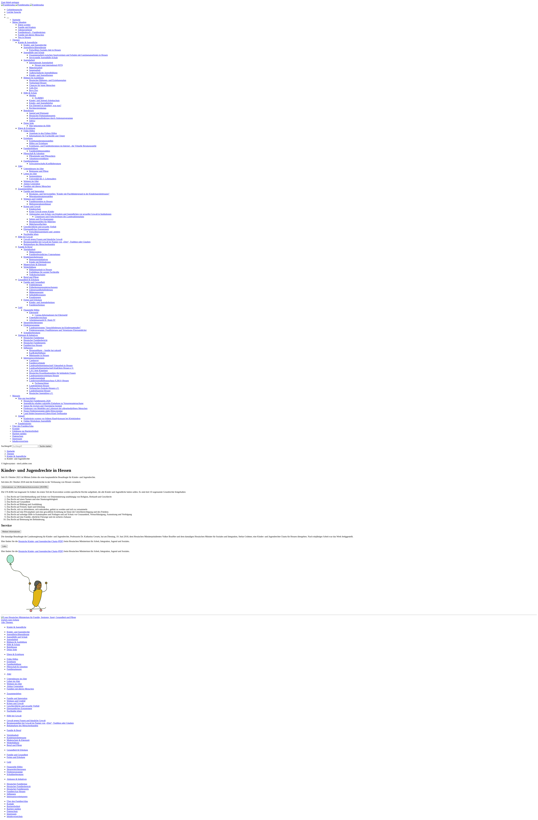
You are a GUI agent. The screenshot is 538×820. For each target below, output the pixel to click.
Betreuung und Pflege (38, 171)
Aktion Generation (32, 184)
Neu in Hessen (24, 37)
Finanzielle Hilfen (31, 310)
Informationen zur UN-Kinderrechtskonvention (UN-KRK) (25, 487)
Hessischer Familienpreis (35, 343)
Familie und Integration (34, 191)
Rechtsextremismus (37, 108)
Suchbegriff (6, 446)
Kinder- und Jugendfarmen (41, 75)
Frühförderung (35, 285)
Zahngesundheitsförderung (41, 290)
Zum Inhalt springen (10, 2)
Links (4, 546)
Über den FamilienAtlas (22, 426)
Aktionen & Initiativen (28, 335)
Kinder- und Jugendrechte (35, 45)
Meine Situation (19, 22)
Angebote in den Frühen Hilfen (43, 133)
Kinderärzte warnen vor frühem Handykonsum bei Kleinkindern (52, 418)
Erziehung (28, 138)
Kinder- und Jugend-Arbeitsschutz (44, 100)
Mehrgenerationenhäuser (40, 204)
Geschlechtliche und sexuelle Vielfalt (40, 226)
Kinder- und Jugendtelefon (41, 103)
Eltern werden (24, 25)
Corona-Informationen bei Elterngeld (51, 315)
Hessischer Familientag (34, 338)
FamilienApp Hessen (33, 345)
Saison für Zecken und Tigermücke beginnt (43, 406)
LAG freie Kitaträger (38, 370)
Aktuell (21, 416)
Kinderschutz (35, 209)
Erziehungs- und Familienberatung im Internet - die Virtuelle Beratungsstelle (62, 146)
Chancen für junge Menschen (42, 85)
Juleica (32, 120)
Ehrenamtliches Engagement (36, 229)
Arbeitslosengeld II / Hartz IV (42, 320)
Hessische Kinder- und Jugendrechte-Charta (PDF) (40, 541)
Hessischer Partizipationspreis (42, 115)
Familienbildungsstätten (39, 151)
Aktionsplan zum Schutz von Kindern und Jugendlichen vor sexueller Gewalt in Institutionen (70, 214)
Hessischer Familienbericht (35, 340)
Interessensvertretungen (34, 358)
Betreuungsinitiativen (38, 259)
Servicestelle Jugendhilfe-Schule (43, 57)
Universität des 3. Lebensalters (42, 179)
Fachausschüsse (42, 383)
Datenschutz (17, 436)
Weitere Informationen (11, 532)
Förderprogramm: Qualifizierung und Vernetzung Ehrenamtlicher (58, 330)
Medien (32, 95)
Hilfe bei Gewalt (25, 237)
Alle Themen (7, 622)
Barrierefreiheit (13, 806)
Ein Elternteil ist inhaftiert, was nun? (45, 105)
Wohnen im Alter (31, 181)
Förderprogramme (32, 325)
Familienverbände (37, 363)
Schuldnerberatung (32, 332)
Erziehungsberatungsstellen (41, 141)
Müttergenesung (36, 292)
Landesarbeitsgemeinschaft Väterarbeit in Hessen (51, 365)
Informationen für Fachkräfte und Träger (47, 136)
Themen (16, 40)
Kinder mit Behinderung (40, 262)
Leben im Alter (30, 173)
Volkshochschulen (37, 274)
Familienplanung (31, 161)
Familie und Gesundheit (34, 282)
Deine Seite (29, 123)
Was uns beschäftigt (26, 398)
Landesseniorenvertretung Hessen (44, 375)
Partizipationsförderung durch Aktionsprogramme (51, 118)
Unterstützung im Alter (34, 168)
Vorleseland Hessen (38, 83)
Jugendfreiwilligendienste (35, 47)
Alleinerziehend (25, 30)
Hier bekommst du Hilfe (40, 126)
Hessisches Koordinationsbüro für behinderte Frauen (52, 373)
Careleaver (34, 360)
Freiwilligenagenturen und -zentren (44, 232)
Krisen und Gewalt (32, 206)
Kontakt (15, 428)
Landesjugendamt (37, 378)
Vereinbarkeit (29, 249)
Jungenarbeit (34, 70)
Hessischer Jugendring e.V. (41, 393)
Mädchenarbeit (35, 67)
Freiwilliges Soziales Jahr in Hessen (45, 50)
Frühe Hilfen (29, 131)
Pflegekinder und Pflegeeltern (42, 156)
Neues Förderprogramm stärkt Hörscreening (43, 411)
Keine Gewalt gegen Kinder (41, 211)
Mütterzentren (35, 252)
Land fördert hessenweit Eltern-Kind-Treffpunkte (45, 413)
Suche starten (45, 446)
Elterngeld (33, 312)
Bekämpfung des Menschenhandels (39, 244)
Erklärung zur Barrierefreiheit (25, 431)
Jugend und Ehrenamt (38, 113)
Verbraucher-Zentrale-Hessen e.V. (44, 388)
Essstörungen (35, 297)
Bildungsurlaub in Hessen (40, 269)
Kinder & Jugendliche (27, 42)
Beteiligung (29, 110)
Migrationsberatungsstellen (41, 196)
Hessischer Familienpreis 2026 (37, 401)
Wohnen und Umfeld (33, 199)
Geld (20, 307)
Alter (20, 166)
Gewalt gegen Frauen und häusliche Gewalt (43, 239)
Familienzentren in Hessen (41, 201)
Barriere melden (19, 433)
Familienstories (24, 423)
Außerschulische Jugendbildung (43, 73)
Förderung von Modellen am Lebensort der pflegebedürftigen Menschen (55, 408)
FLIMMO (39, 98)
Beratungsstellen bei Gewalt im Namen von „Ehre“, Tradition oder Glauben (57, 242)
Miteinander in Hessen (39, 355)
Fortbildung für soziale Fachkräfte (44, 272)
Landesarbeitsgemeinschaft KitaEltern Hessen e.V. (51, 368)
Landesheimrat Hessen (39, 385)
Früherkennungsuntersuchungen (43, 287)
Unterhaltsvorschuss (38, 317)
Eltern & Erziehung (26, 128)
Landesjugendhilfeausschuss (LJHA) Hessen (49, 380)
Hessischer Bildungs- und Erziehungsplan (47, 80)
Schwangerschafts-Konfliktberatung (45, 163)
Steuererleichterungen (33, 322)
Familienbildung (31, 148)
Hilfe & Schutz (30, 93)
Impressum (17, 438)
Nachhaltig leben (31, 234)
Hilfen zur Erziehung (38, 143)
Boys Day (33, 90)
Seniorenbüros (35, 176)
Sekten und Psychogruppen (41, 219)
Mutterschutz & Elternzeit (35, 264)
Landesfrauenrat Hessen (39, 391)
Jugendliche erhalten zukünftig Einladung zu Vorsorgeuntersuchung (53, 403)
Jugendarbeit (29, 60)
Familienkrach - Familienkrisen (31, 32)
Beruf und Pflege (31, 277)
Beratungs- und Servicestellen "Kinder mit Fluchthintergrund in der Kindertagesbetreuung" (69, 194)
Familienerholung (37, 305)
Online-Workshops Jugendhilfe (37, 421)
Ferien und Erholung (33, 300)
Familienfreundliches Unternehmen (44, 254)
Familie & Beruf (25, 247)
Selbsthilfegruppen (37, 295)
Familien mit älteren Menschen (37, 186)
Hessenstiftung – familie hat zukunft (45, 350)
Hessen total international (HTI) (49, 65)
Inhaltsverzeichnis (20, 441)
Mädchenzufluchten (38, 224)
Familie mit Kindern (27, 27)
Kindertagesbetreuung (33, 257)
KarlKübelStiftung (37, 353)
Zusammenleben (25, 189)
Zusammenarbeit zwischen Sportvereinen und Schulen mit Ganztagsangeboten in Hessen (68, 55)
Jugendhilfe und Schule (34, 52)
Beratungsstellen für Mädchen (42, 221)
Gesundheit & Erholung (28, 279)
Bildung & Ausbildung (34, 78)
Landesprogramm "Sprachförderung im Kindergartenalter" (55, 327)
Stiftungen (28, 348)
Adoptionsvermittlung (38, 158)
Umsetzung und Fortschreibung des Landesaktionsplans (59, 216)
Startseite (16, 20)
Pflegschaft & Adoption (34, 153)
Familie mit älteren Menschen (31, 35)
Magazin (16, 396)
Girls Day (33, 88)
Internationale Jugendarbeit (41, 62)
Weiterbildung (30, 267)
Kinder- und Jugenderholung (42, 302)
